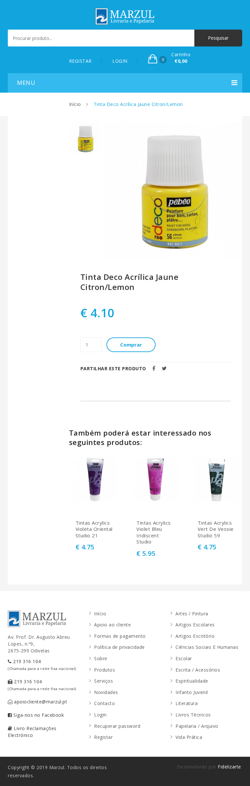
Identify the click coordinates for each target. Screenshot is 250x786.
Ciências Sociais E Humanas (206, 647)
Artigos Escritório (195, 636)
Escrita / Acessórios (197, 670)
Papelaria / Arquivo (196, 726)
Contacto (104, 703)
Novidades (106, 692)
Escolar (183, 658)
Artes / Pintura (191, 613)
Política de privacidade (119, 647)
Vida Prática (188, 737)
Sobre (100, 658)
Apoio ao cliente (112, 625)
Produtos (104, 670)
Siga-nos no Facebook (38, 715)
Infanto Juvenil (191, 692)
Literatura (186, 703)
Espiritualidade (191, 681)
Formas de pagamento (120, 636)
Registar (103, 737)
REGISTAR (80, 61)
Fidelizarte (229, 767)
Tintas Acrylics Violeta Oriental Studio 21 (94, 529)
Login (100, 715)
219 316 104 (42, 664)
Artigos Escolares (195, 625)
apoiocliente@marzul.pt (40, 702)
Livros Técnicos (193, 715)
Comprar (131, 344)
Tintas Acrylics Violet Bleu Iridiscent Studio (153, 532)
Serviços (103, 681)
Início (75, 104)
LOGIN (120, 61)
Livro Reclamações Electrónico (32, 731)
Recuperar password (117, 726)
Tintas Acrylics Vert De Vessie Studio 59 (216, 529)
